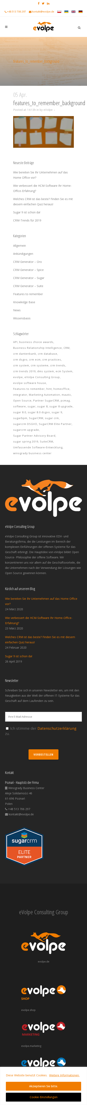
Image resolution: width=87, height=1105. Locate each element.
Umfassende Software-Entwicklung (38, 447)
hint (49, 389)
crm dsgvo (20, 359)
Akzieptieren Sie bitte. (43, 1086)
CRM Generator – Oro (27, 262)
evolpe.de (43, 961)
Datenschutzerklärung (56, 728)
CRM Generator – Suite (28, 286)
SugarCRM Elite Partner (55, 424)
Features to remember (28, 294)
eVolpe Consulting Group (42, 377)
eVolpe (48, 110)
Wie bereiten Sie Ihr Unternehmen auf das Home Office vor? (41, 601)
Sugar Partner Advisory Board (34, 435)
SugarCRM (36, 418)
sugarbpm (20, 418)
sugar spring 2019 (25, 441)
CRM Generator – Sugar (28, 278)
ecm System (64, 371)
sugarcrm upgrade (26, 430)
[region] (43, 1086)
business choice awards (36, 342)
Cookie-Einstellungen (43, 1097)
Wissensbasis (22, 318)
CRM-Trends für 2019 (27, 220)
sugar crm (52, 418)
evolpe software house (29, 383)
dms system (45, 371)
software (19, 406)
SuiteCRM (46, 441)
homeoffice (61, 389)
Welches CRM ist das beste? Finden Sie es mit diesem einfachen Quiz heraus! (40, 639)
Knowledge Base (24, 302)
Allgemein (19, 245)
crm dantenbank (24, 353)
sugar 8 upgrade (61, 406)
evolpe (18, 377)
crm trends (57, 365)
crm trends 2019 (24, 371)
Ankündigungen (23, 254)
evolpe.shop (28, 1010)
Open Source (22, 400)
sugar (32, 406)
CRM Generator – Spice (28, 270)
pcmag (65, 400)
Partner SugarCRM (46, 400)
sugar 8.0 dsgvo (39, 412)
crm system (21, 365)
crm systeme (40, 365)
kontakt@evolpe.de (43, 11)
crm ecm (35, 359)
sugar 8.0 (19, 412)
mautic (66, 394)
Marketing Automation (44, 394)
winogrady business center (32, 453)
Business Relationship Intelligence (37, 348)
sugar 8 (42, 406)
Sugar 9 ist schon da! (26, 212)
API (15, 342)
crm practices (51, 359)
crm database (47, 353)
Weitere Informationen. (64, 1075)
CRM (67, 348)
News (17, 310)
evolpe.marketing (31, 1046)
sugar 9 (57, 412)
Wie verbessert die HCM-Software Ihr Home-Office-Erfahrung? (38, 620)
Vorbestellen (43, 754)
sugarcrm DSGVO (25, 424)
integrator (20, 394)
